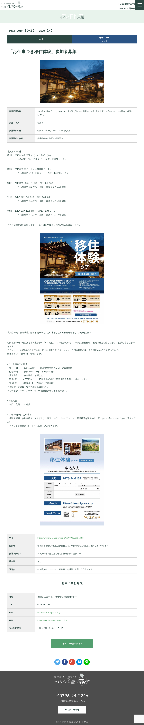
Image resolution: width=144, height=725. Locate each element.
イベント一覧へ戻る (71, 643)
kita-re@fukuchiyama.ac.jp (49, 612)
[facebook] (65, 662)
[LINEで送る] (87, 662)
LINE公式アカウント (129, 4)
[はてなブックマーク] (79, 662)
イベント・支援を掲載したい (131, 8)
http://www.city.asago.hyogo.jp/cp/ (52, 620)
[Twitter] (57, 662)
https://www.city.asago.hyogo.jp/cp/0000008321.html (60, 538)
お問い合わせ (73, 709)
